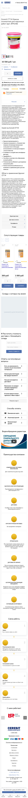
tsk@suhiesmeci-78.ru (14, 775)
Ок (14, 792)
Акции (14, 758)
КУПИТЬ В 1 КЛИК (12, 78)
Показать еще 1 (14, 400)
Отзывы (14, 765)
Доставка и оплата (14, 752)
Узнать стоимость (14, 351)
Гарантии (14, 763)
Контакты (14, 750)
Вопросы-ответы (14, 755)
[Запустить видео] (14, 441)
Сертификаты (14, 760)
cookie (13, 789)
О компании (14, 747)
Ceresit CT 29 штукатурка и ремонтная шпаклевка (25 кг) (20, 267)
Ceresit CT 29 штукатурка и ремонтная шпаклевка (7, 266)
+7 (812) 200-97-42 (21, 2)
